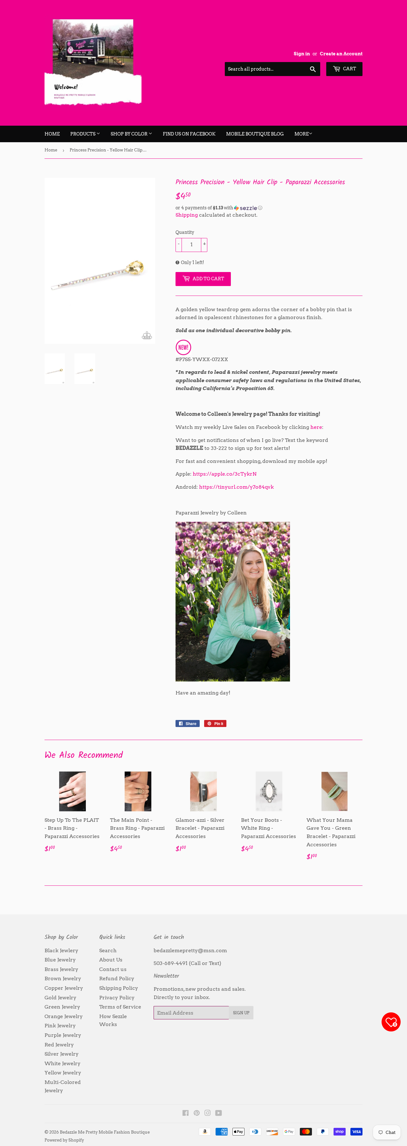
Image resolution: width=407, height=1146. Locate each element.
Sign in (302, 53)
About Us (110, 960)
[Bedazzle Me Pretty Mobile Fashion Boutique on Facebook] (185, 1114)
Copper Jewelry (64, 988)
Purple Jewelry (63, 1035)
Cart (349, 68)
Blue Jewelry (60, 960)
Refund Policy (116, 978)
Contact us (113, 969)
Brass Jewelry (61, 969)
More (301, 133)
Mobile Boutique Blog (255, 133)
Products (83, 133)
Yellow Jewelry (63, 1073)
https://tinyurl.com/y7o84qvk (236, 487)
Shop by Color (129, 133)
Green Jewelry (62, 1007)
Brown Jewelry (63, 978)
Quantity (185, 232)
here (316, 427)
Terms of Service (120, 1007)
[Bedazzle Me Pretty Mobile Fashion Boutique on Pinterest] (196, 1114)
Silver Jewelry (62, 1054)
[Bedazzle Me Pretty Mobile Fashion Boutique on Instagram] (207, 1114)
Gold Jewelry (60, 998)
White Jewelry (62, 1063)
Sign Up (241, 1012)
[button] (269, 208)
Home (52, 133)
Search (108, 950)
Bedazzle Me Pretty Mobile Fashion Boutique (105, 1132)
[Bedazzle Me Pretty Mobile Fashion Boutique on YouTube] (218, 1114)
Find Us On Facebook (189, 133)
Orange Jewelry (64, 1016)
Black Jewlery (61, 950)
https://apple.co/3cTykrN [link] (225, 474)
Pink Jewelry (60, 1026)
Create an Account (341, 53)
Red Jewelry (59, 1045)
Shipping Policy (118, 988)
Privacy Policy (117, 998)
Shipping (187, 215)
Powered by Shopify (64, 1140)
